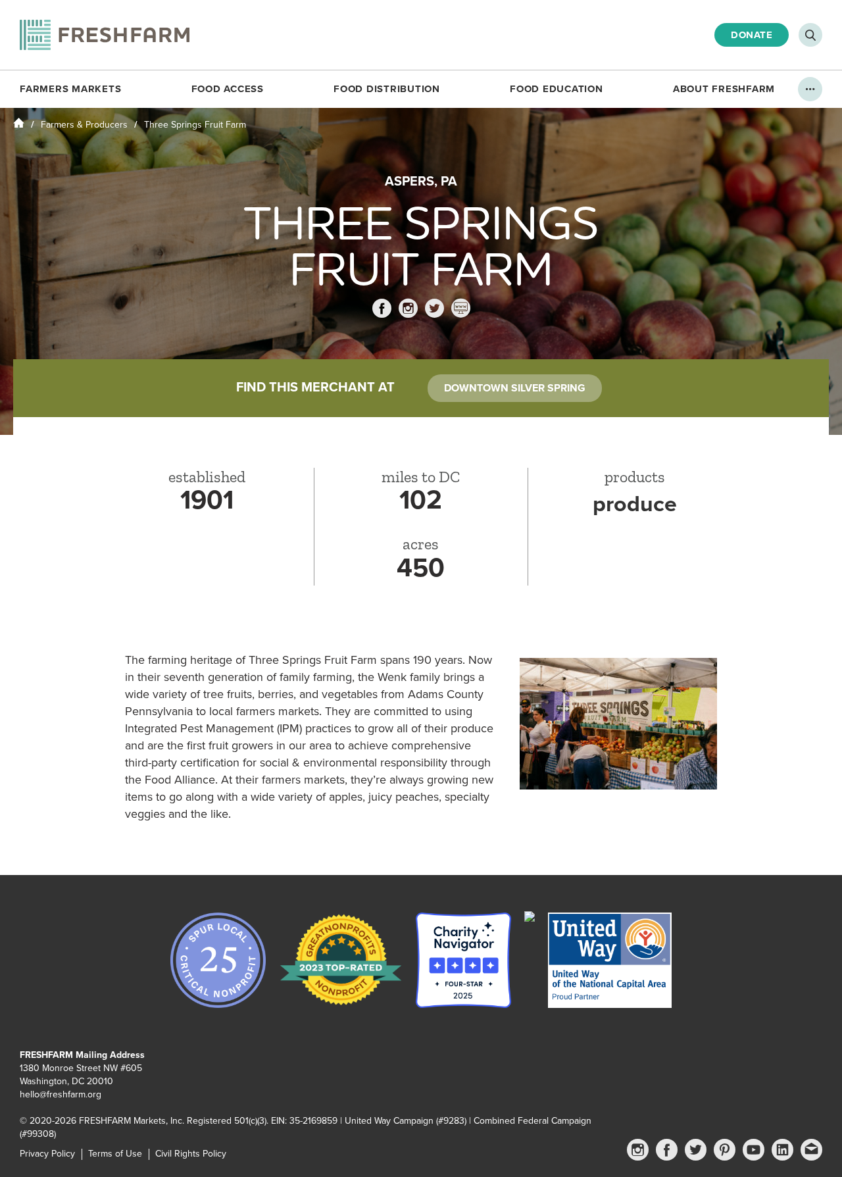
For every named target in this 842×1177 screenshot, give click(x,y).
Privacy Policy (47, 1153)
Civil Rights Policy (190, 1153)
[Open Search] (810, 35)
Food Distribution (387, 89)
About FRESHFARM (724, 89)
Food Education (556, 89)
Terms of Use (115, 1153)
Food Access (227, 89)
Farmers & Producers (84, 124)
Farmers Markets (70, 89)
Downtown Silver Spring (514, 388)
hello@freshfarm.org (60, 1094)
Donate (751, 35)
